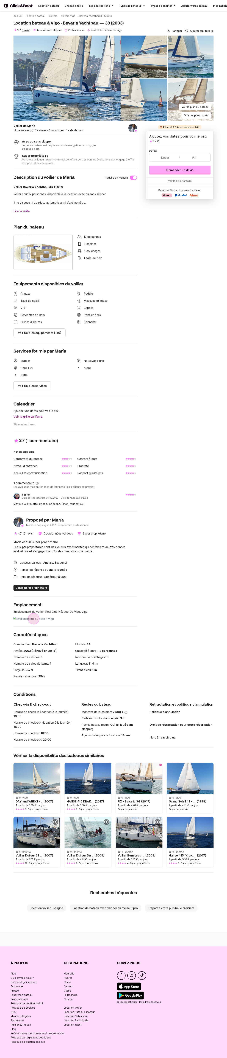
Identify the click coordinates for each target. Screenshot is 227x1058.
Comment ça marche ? (24, 982)
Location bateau (48, 5)
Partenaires (17, 1020)
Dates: (153, 150)
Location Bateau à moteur (79, 1011)
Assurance (17, 986)
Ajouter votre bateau (194, 5)
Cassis (67, 990)
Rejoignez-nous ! (21, 1024)
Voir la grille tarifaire (27, 416)
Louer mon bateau (21, 994)
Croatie (68, 999)
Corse (67, 982)
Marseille (69, 973)
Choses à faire (74, 5)
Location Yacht (73, 1024)
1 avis (26, 30)
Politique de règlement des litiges (31, 1037)
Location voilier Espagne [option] (46, 908)
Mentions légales (21, 1016)
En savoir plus (166, 737)
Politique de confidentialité (27, 1003)
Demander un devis (179, 170)
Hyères (68, 977)
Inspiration (220, 5)
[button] (174, 31)
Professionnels (19, 999)
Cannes (68, 986)
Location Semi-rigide (76, 1020)
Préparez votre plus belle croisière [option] (171, 908)
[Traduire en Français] (133, 178)
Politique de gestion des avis (28, 1041)
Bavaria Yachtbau (44, 644)
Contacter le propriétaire (31, 587)
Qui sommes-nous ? (22, 977)
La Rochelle (70, 994)
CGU (13, 1011)
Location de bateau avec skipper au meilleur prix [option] (105, 908)
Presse (15, 990)
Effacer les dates (24, 424)
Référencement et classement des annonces (37, 1033)
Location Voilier (73, 1007)
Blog (13, 1028)
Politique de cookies (23, 1007)
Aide (13, 973)
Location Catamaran (76, 1016)
